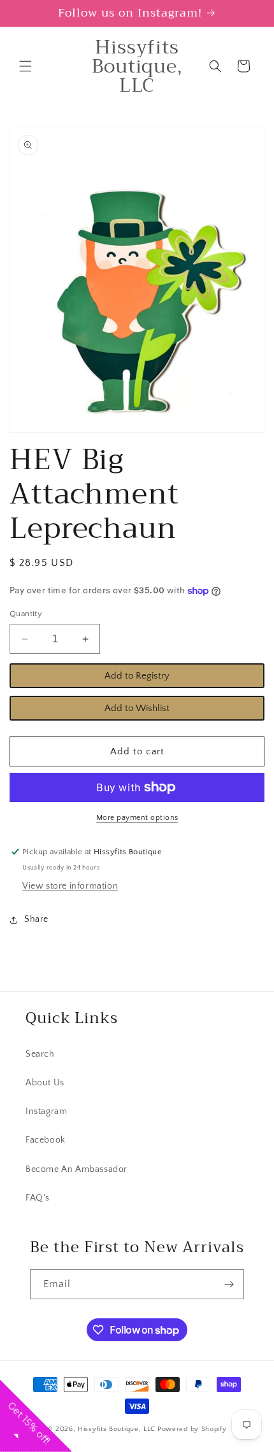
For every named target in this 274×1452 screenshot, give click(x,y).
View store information (70, 886)
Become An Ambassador (76, 1169)
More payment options (137, 818)
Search (40, 1054)
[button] (25, 66)
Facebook (45, 1140)
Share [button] (36, 919)
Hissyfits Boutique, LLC (116, 1429)
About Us (44, 1083)
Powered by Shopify (192, 1429)
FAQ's (37, 1198)
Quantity (26, 613)
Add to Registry (137, 675)
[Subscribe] (229, 1284)
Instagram (46, 1111)
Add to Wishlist (137, 708)
